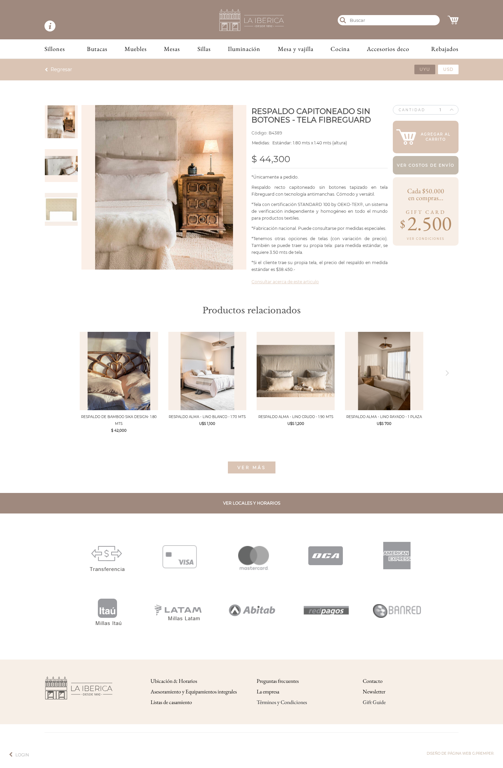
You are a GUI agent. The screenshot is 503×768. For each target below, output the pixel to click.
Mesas (172, 49)
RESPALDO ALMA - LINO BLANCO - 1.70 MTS (207, 417)
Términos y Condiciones (282, 702)
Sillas (204, 49)
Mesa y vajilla (295, 49)
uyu (425, 69)
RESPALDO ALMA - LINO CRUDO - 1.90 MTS (295, 417)
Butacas (97, 49)
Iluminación (244, 49)
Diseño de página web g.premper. (460, 753)
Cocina (340, 49)
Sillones (54, 49)
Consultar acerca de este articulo (285, 281)
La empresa (268, 691)
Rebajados (445, 49)
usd (448, 69)
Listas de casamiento (171, 702)
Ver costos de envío (425, 165)
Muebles (136, 49)
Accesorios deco (388, 49)
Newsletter (374, 691)
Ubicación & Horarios (174, 681)
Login (22, 754)
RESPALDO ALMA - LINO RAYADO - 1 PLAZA (384, 417)
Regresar (61, 69)
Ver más (251, 467)
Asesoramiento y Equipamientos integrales (194, 691)
